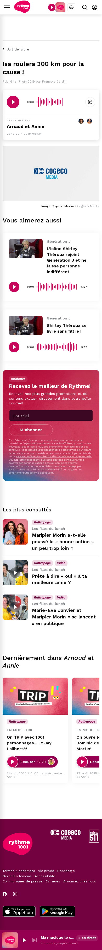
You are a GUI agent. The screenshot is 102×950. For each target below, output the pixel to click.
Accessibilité (45, 876)
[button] (24, 940)
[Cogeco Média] (65, 838)
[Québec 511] (94, 841)
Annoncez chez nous (79, 881)
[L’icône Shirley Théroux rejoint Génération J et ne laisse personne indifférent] (26, 248)
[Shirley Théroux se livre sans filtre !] (26, 325)
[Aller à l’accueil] (22, 11)
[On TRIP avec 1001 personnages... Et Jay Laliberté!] (35, 696)
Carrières (53, 881)
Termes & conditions (19, 871)
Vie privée (46, 871)
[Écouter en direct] (52, 7)
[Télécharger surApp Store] (19, 912)
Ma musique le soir (57, 937)
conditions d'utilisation (23, 472)
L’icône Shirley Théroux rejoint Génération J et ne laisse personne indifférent (67, 260)
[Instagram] (15, 894)
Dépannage (66, 871)
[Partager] (90, 102)
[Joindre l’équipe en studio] (71, 7)
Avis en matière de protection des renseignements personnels (54, 456)
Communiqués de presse (22, 881)
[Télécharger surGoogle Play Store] (57, 912)
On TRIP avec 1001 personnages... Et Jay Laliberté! (29, 743)
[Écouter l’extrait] (13, 102)
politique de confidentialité (46, 469)
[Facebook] (5, 894)
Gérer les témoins (17, 876)
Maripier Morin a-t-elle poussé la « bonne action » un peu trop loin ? (63, 541)
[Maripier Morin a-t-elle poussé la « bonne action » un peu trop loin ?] (15, 532)
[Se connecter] (94, 7)
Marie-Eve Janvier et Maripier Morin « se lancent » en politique (64, 616)
